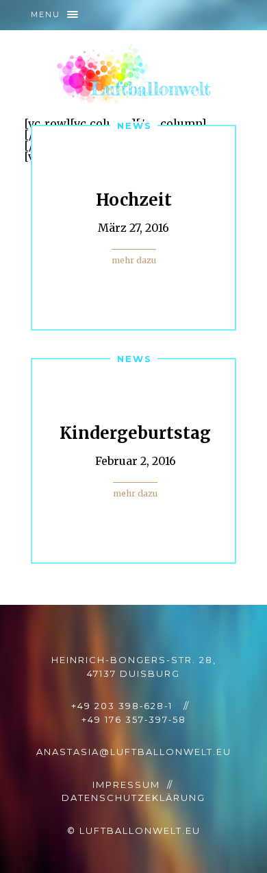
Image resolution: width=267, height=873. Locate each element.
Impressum (126, 784)
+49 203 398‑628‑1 (122, 705)
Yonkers (134, 74)
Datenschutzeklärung (133, 797)
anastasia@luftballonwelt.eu (133, 751)
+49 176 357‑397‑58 (133, 719)
